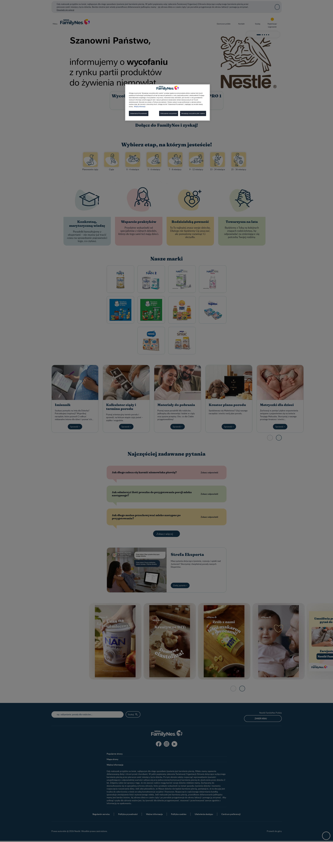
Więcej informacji (139, 106)
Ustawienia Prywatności (138, 113)
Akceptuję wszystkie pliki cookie (193, 113)
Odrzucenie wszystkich (168, 113)
